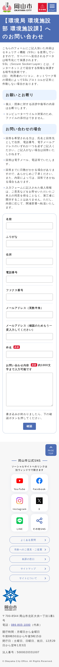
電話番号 (12, 272)
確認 (29, 426)
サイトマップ (28, 568)
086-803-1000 (21, 624)
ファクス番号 (14, 290)
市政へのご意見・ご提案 (28, 549)
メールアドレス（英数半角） (25, 307)
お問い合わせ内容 (17, 365)
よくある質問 (28, 540)
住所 (9, 254)
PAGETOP (51, 452)
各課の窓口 (28, 559)
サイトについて (28, 578)
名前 (9, 219)
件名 (9, 347)
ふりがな (12, 236)
